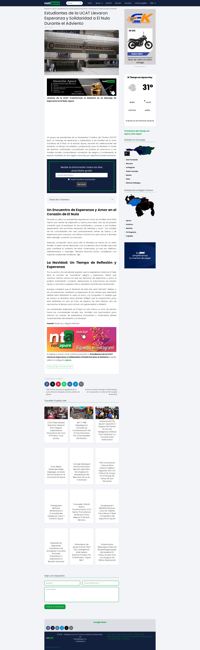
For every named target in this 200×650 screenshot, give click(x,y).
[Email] (81, 384)
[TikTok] (66, 628)
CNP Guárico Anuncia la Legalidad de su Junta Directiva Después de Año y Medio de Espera (63, 391)
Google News (100, 622)
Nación (109, 3)
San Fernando (132, 160)
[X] (52, 384)
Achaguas (130, 167)
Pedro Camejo (132, 171)
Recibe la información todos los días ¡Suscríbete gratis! (81, 169)
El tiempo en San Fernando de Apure (140, 121)
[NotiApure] (81, 95)
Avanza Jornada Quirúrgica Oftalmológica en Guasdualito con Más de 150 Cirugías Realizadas (101, 391)
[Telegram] (75, 384)
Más (152, 3)
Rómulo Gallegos (133, 183)
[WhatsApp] (64, 384)
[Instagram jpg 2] (81, 351)
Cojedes (129, 236)
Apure (98, 3)
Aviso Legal (111, 634)
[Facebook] (46, 384)
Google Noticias (115, 639)
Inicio (90, 3)
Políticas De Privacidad (130, 636)
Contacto (126, 639)
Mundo (118, 3)
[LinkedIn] (69, 384)
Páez (128, 179)
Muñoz (129, 175)
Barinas (129, 228)
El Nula (50, 367)
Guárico (129, 224)
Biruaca (129, 163)
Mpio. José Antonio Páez (63, 367)
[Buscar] (80, 3)
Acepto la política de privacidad (82, 179)
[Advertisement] (81, 119)
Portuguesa (131, 232)
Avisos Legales (141, 3)
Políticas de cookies (124, 634)
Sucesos (128, 3)
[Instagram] (57, 628)
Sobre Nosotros (146, 636)
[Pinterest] (58, 384)
